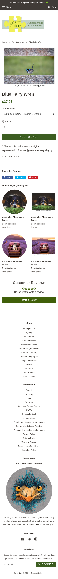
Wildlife (29, 364)
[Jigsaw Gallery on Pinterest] (29, 539)
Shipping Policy (29, 450)
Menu (8, 7)
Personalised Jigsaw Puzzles (29, 426)
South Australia (29, 340)
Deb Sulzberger (18, 42)
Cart (53, 7)
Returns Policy (29, 438)
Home (4, 42)
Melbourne (29, 336)
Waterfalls (29, 368)
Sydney (29, 332)
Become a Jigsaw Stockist (29, 406)
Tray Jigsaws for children (29, 446)
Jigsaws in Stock (29, 414)
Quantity (6, 121)
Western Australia (29, 344)
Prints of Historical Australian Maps (29, 430)
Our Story (29, 394)
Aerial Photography (29, 356)
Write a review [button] (29, 300)
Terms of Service (29, 442)
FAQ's (29, 410)
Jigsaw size (8, 108)
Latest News (29, 458)
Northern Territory (29, 352)
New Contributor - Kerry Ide (29, 464)
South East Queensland (29, 348)
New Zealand (29, 376)
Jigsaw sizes (29, 418)
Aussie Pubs (29, 372)
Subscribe (45, 564)
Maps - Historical (29, 360)
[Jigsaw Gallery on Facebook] (22, 539)
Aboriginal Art (29, 328)
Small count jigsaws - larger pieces (29, 422)
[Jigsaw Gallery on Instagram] (35, 539)
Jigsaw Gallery (37, 573)
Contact (29, 398)
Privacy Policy (29, 434)
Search (29, 390)
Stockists (29, 402)
